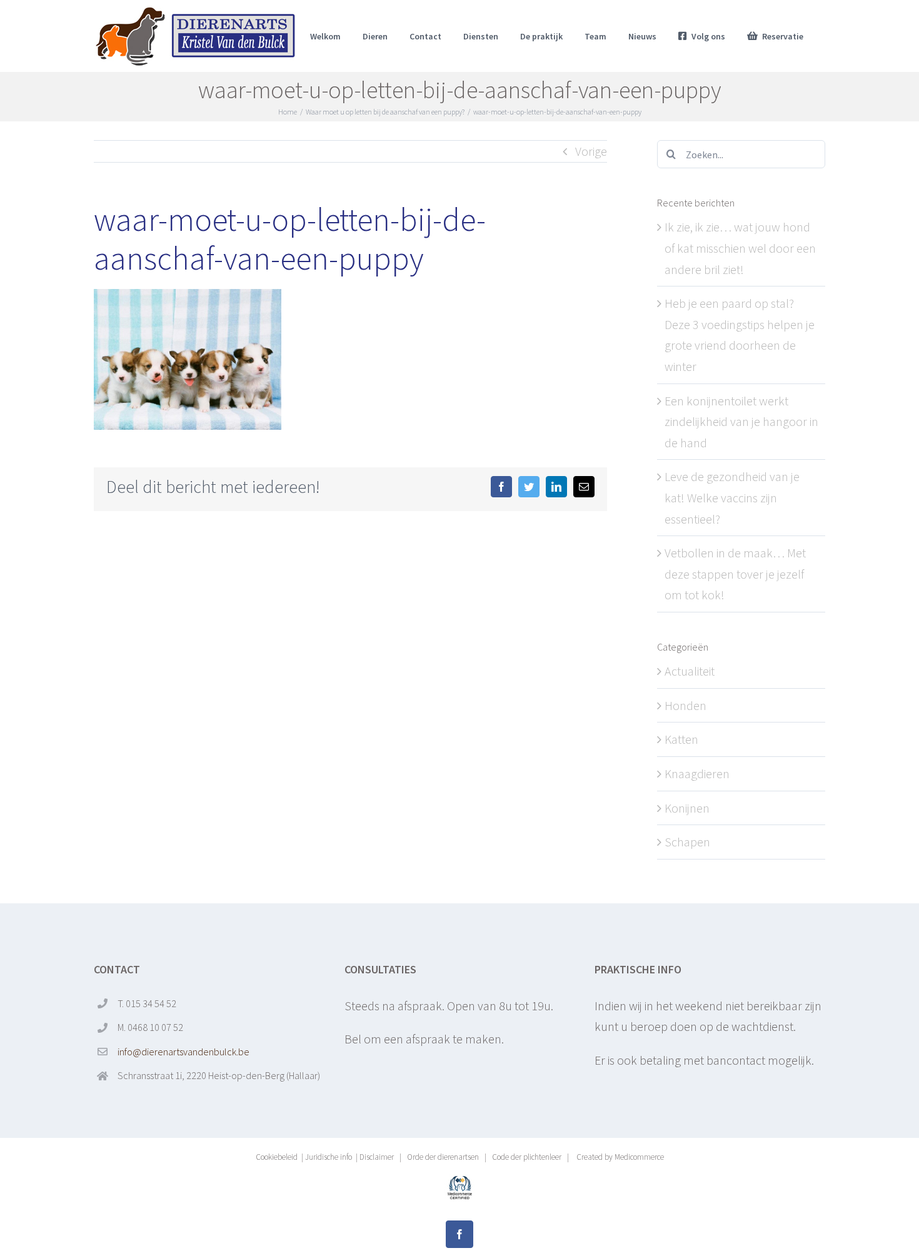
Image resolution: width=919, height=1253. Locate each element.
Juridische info (328, 1157)
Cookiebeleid (277, 1157)
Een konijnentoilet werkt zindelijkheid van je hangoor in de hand (741, 421)
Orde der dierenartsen (443, 1157)
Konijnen (687, 808)
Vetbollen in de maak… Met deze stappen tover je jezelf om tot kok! (735, 573)
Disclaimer (376, 1157)
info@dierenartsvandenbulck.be (183, 1051)
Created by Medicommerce (619, 1157)
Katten (681, 739)
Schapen (687, 842)
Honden (685, 705)
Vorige (591, 151)
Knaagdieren (697, 773)
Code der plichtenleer (526, 1157)
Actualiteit (690, 671)
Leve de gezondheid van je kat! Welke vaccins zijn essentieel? (732, 497)
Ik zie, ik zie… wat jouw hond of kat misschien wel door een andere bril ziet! (740, 247)
